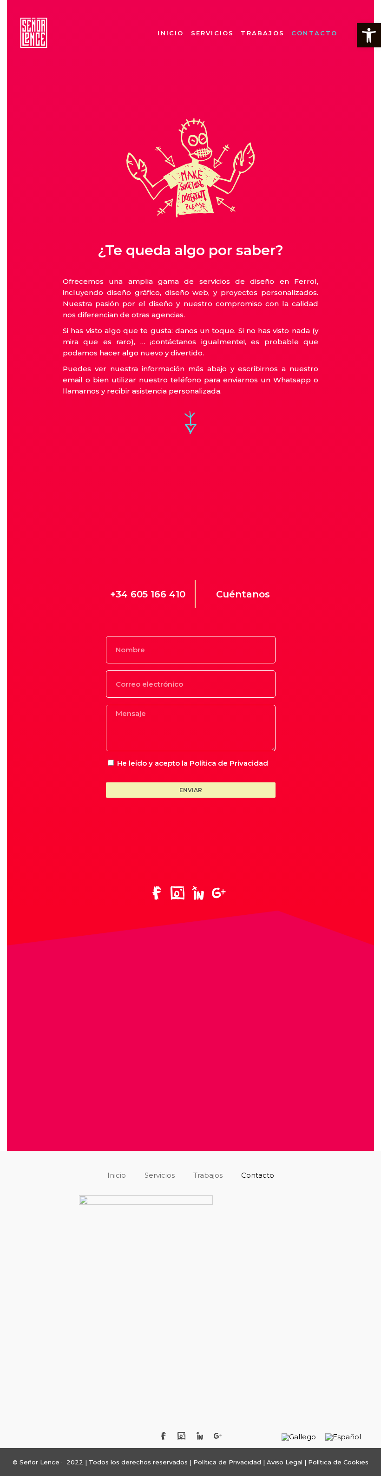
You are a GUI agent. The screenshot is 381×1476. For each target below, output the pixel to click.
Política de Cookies (338, 1462)
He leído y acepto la (192, 763)
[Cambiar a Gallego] (299, 1436)
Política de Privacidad (229, 763)
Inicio (171, 33)
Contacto (314, 33)
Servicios (212, 33)
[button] (369, 35)
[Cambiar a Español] (343, 1436)
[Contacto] (182, 1435)
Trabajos (262, 33)
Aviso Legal (285, 1462)
